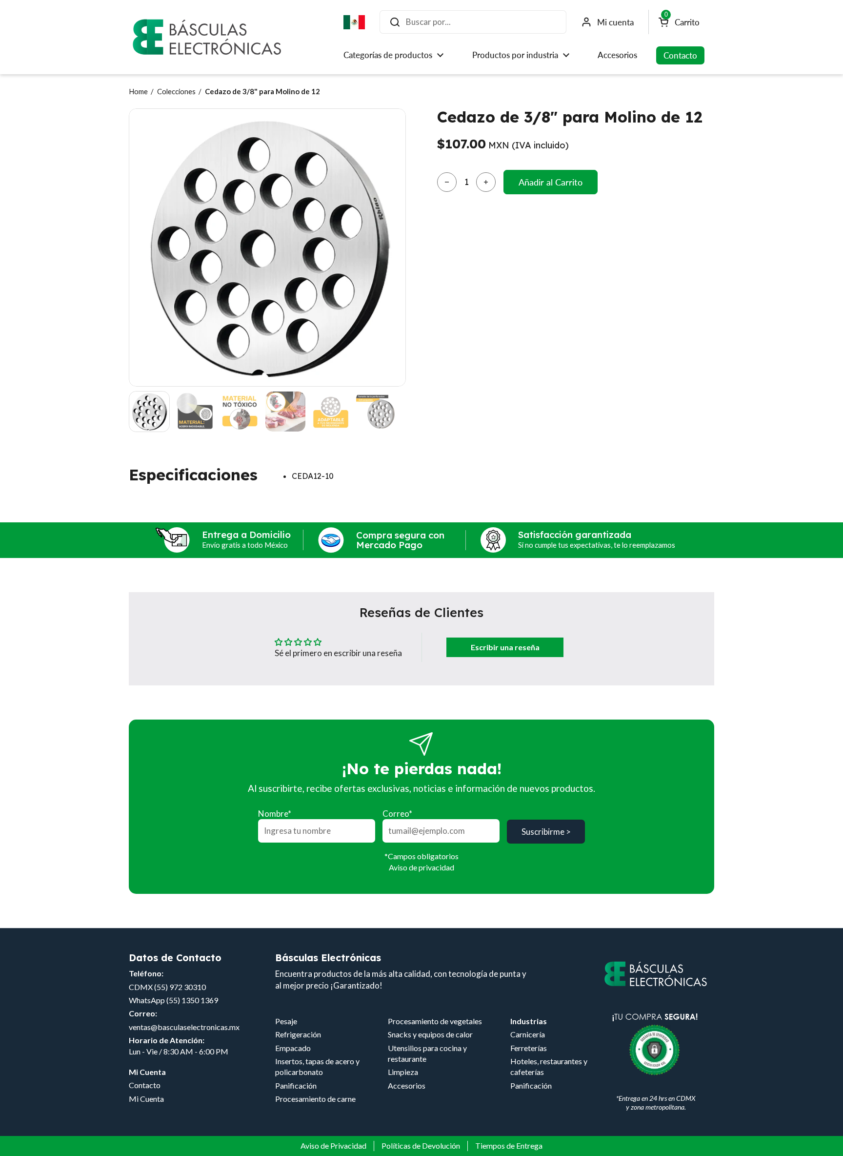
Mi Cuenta (146, 1098)
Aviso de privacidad (421, 867)
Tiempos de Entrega (508, 1145)
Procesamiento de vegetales (435, 1021)
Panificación (296, 1085)
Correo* (397, 813)
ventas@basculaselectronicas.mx (184, 1027)
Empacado (293, 1048)
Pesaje (286, 1021)
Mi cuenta (615, 22)
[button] (447, 182)
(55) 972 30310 (180, 986)
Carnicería (527, 1034)
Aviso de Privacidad (333, 1145)
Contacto (145, 1085)
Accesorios (406, 1085)
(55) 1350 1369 (192, 1000)
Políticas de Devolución (420, 1145)
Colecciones (176, 91)
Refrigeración (298, 1034)
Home (138, 91)
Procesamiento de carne (315, 1098)
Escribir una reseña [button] (505, 647)
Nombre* (274, 813)
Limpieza (403, 1071)
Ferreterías (528, 1048)
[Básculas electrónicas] (207, 37)
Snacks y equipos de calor (430, 1034)
